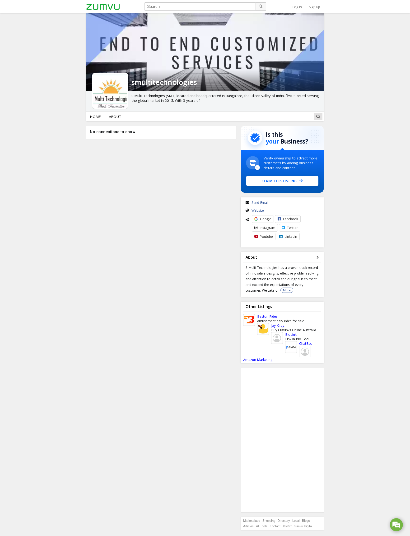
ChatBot (305, 343)
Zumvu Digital (303, 526)
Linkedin (290, 236)
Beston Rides (267, 316)
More (287, 290)
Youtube (266, 236)
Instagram (267, 227)
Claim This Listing (279, 181)
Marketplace (251, 520)
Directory (284, 520)
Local (296, 520)
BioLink (291, 334)
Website (258, 210)
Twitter (292, 227)
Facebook (290, 219)
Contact (275, 526)
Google (265, 219)
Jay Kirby (277, 325)
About (115, 116)
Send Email (260, 202)
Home (95, 116)
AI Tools (261, 526)
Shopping (268, 520)
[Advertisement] (282, 440)
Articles (248, 526)
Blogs (306, 520)
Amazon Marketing (257, 359)
